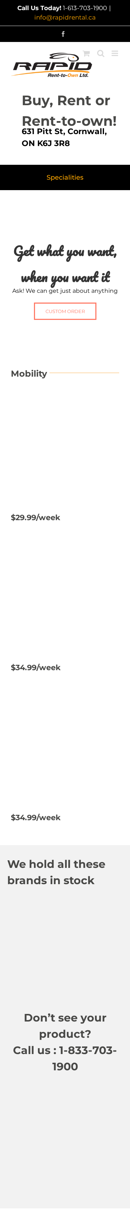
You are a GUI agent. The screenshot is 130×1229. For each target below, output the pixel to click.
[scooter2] (65, 547)
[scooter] (65, 397)
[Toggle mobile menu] (115, 53)
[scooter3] (65, 697)
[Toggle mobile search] (100, 53)
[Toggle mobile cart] (86, 53)
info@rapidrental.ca (65, 17)
